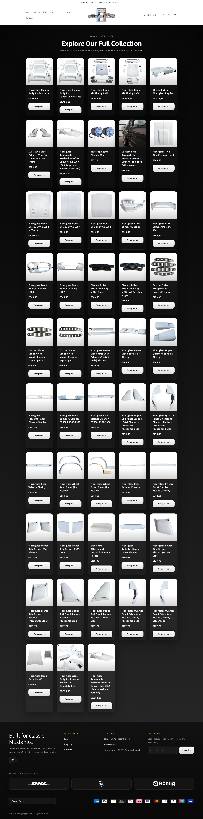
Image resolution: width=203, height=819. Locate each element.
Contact (68, 749)
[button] (163, 15)
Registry (68, 744)
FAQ (66, 738)
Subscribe (186, 750)
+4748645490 (110, 744)
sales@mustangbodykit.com (117, 738)
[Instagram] (13, 760)
